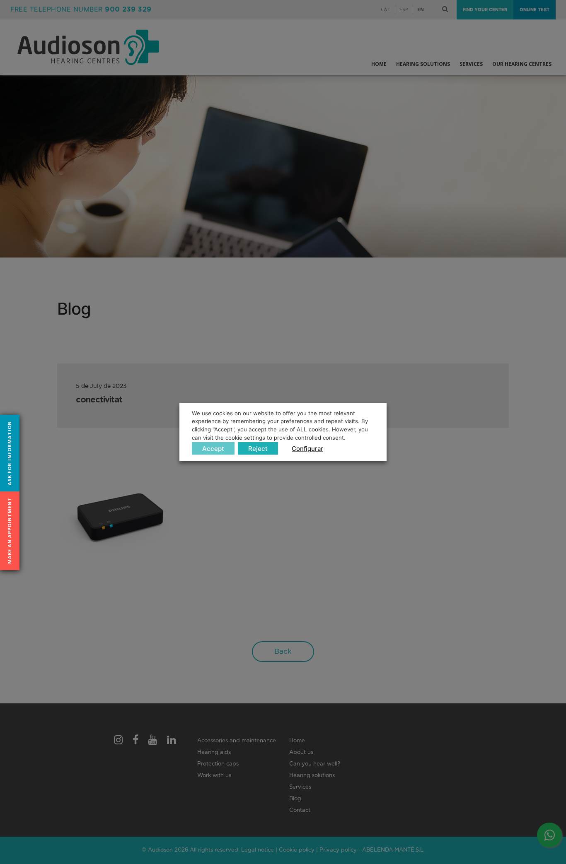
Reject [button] (258, 448)
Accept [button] (213, 448)
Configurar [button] (307, 448)
